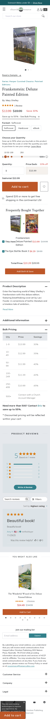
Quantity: (7, 164)
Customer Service (11, 674)
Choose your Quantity (13, 137)
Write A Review (25, 487)
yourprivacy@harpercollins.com (20, 666)
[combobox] (25, 16)
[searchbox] (13, 499)
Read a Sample (9, 75)
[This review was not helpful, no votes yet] (40, 540)
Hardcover (23, 128)
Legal (5, 691)
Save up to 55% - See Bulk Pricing (19, 116)
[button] (25, 70)
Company (7, 683)
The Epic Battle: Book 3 (17, 251)
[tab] (5, 617)
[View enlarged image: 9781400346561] (25, 45)
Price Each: (31, 164)
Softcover (8, 128)
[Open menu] (4, 9)
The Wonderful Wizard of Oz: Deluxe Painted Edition (25, 595)
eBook (36, 128)
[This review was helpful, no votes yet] (35, 540)
